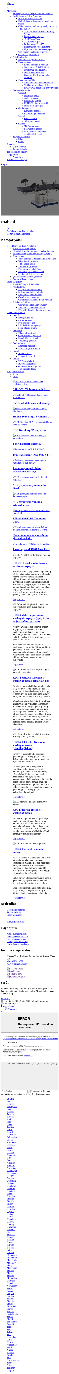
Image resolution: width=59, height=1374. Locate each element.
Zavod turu (18, 157)
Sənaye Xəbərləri (20, 149)
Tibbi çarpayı (24, 29)
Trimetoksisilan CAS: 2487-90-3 (31, 454)
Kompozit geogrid (32, 111)
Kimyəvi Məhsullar (21, 136)
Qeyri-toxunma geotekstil (29, 335)
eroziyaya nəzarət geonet (35, 131)
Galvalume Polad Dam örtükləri (38, 82)
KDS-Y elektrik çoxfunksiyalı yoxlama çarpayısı (30, 565)
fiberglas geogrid (31, 95)
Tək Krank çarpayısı (33, 41)
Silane (21, 139)
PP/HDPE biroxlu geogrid (36, 103)
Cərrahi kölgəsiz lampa (28, 54)
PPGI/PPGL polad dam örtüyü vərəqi (41, 88)
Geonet (21, 123)
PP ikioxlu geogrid (32, 100)
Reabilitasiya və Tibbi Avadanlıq (27, 16)
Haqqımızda (12, 154)
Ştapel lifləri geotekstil (28, 338)
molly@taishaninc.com (17, 936)
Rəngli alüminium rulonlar (36, 64)
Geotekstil (17, 330)
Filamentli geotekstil (27, 333)
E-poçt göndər (7, 1006)
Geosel (21, 116)
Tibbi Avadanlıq (14, 912)
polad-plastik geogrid (33, 105)
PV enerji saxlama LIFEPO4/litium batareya (33, 13)
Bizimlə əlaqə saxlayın (17, 159)
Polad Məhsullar (20, 57)
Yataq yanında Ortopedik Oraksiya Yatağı (37, 258)
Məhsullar (11, 11)
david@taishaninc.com (17, 941)
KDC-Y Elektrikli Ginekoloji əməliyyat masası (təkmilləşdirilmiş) (29, 745)
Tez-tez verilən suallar (17, 152)
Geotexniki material (21, 90)
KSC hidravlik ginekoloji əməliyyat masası (27, 811)
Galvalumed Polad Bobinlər (36, 67)
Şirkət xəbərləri (19, 146)
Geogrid (22, 93)
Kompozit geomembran (34, 113)
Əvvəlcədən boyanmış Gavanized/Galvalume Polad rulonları (37, 75)
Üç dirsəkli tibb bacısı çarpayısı (38, 49)
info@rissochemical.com (18, 944)
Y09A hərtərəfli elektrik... (27, 443)
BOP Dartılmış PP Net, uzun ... (31, 430)
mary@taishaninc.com (17, 939)
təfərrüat (21, 599)
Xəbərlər (11, 144)
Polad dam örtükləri (27, 80)
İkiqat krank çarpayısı (34, 36)
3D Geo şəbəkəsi (32, 126)
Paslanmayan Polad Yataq (35, 44)
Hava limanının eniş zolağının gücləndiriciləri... (30, 537)
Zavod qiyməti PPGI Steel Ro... (31, 549)
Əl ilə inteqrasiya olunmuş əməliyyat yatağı (37, 26)
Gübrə (21, 141)
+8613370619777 (15, 961)
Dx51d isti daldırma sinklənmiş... (32, 403)
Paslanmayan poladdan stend (37, 47)
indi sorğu (5, 998)
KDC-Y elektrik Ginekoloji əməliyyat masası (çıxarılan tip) (31, 679)
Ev (8, 8)
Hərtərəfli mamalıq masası (30, 18)
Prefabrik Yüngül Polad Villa (31, 59)
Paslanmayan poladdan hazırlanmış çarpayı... (27, 470)
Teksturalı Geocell (32, 121)
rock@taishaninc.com (16, 934)
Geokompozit (24, 108)
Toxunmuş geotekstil (27, 340)
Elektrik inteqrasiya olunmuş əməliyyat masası (33, 251)
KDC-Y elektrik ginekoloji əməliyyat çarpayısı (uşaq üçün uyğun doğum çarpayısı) (31, 618)
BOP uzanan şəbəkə (33, 129)
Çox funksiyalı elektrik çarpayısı (33, 52)
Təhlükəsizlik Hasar (33, 134)
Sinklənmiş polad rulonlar (35, 70)
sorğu (15, 599)
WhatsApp (12, 1009)
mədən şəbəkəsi (31, 98)
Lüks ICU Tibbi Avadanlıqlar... (31, 389)
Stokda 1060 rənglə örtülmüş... (31, 416)
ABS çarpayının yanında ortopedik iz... (27, 503)
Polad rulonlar (24, 62)
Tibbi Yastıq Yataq (32, 39)
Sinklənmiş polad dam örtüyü (37, 85)
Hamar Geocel (30, 118)
